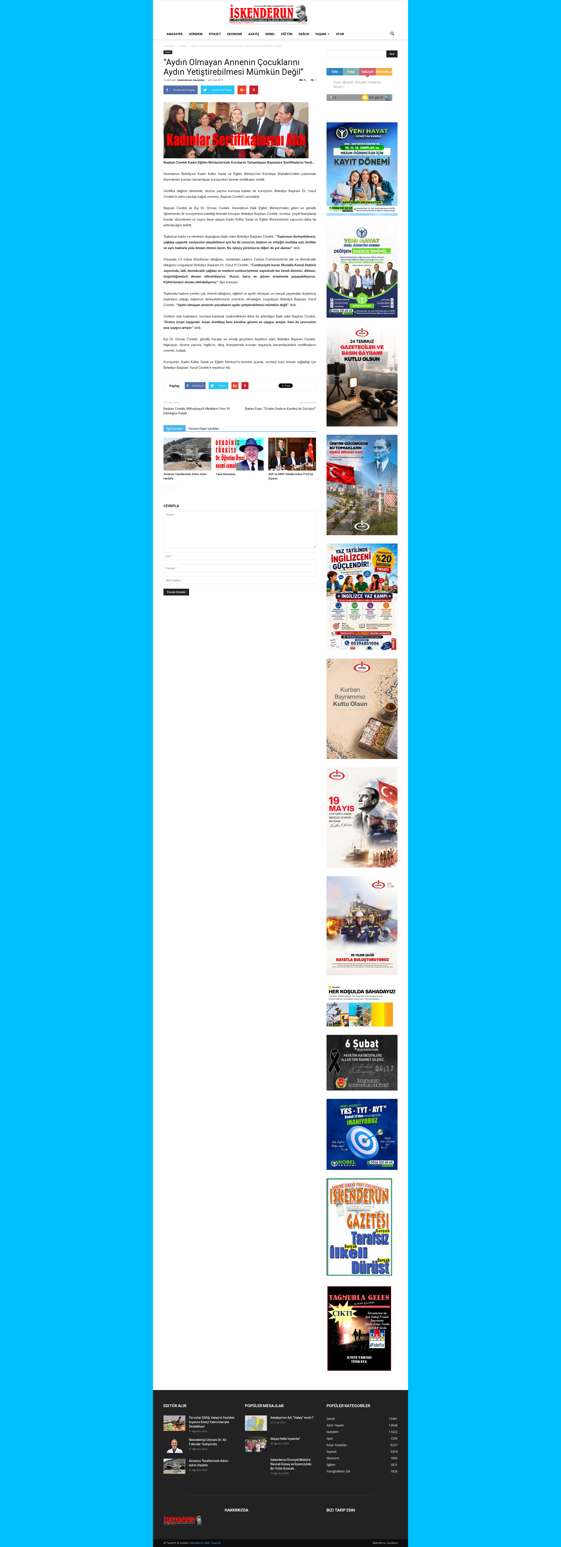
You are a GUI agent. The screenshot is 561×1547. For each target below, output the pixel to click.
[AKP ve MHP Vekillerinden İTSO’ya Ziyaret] (292, 454)
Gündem (195, 34)
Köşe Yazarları (337, 1445)
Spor (340, 34)
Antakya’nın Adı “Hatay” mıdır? (292, 1417)
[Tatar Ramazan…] (240, 454)
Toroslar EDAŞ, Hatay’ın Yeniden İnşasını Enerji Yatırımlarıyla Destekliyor (211, 1422)
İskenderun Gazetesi (190, 80)
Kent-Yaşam (335, 1425)
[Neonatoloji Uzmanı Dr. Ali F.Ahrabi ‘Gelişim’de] (174, 1445)
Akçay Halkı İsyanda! (285, 1438)
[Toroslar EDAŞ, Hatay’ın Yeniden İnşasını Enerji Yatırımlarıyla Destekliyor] (174, 1423)
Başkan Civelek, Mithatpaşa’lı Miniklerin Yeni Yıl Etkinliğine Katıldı (196, 411)
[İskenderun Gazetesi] (280, 15)
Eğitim (286, 34)
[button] (392, 34)
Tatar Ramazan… (226, 474)
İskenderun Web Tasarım (205, 1543)
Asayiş (253, 34)
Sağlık (303, 34)
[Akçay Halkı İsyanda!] (256, 1444)
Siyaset (215, 34)
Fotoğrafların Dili (338, 1471)
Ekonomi (234, 34)
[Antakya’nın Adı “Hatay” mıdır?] (256, 1423)
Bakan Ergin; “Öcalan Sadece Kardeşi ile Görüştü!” (280, 409)
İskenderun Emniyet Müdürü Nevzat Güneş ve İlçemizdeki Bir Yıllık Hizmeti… (290, 1464)
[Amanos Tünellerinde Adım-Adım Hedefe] (187, 454)
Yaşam (320, 34)
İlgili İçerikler (174, 428)
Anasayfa (175, 34)
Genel (270, 34)
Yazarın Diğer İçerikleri (203, 428)
